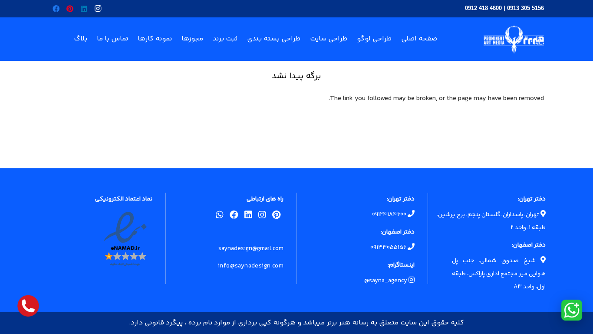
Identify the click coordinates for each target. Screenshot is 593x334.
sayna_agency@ (386, 281)
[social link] (276, 216)
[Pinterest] (70, 9)
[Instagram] (98, 9)
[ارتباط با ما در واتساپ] (572, 310)
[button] (134, 39)
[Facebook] (56, 9)
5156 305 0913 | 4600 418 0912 (504, 8)
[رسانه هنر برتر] (514, 39)
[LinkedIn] (84, 9)
